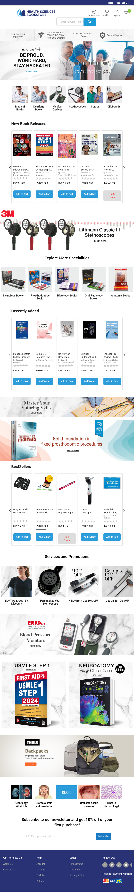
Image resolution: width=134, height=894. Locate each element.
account (40, 863)
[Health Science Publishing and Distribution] (36, 13)
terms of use (76, 863)
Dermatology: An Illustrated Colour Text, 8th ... (66, 168)
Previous (9, 166)
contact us (9, 869)
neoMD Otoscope (86, 511)
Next (124, 166)
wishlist (40, 875)
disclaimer (74, 869)
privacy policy (76, 875)
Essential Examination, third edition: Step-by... (110, 511)
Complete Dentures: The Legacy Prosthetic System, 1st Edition (43, 355)
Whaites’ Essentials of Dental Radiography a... (89, 168)
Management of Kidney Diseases (21, 355)
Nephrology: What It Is (21, 804)
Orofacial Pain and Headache (43, 804)
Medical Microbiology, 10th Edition (20, 168)
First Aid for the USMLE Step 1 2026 (44, 168)
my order (41, 869)
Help (110, 2)
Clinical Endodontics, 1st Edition (89, 355)
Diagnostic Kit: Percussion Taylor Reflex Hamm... (20, 511)
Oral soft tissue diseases (89, 804)
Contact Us (123, 2)
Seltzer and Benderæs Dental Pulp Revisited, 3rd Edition (65, 355)
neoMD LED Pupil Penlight (65, 511)
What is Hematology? (111, 804)
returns (40, 881)
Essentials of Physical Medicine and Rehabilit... (110, 168)
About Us (8, 863)
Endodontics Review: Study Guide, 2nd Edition (110, 355)
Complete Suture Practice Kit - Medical (44, 511)
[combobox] (76, 22)
